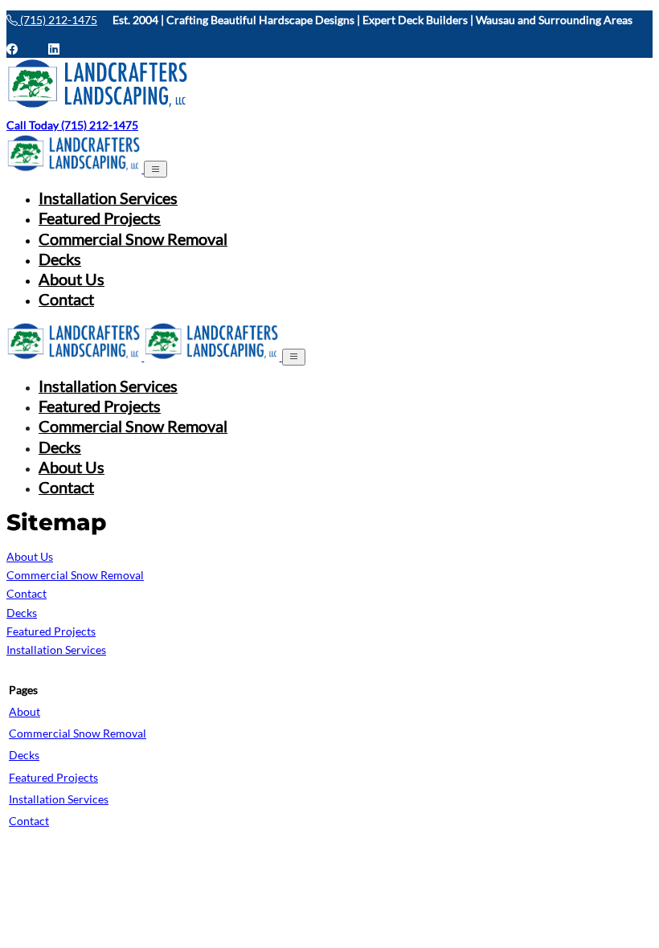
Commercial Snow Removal (133, 239)
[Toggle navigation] (155, 169)
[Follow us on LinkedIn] (54, 49)
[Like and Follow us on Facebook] (19, 49)
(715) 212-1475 (57, 20)
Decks (60, 259)
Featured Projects (100, 218)
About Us (71, 279)
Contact (66, 299)
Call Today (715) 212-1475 (72, 125)
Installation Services (108, 198)
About (24, 711)
